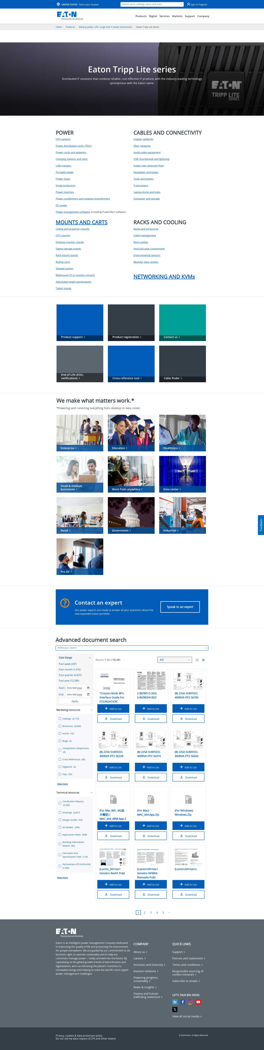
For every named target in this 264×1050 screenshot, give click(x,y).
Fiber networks (142, 146)
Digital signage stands (68, 248)
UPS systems (63, 139)
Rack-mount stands (67, 255)
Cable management (145, 235)
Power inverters (65, 192)
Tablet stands (63, 288)
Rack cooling (141, 242)
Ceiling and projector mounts (73, 229)
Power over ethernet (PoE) (149, 165)
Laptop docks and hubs (147, 192)
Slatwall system (64, 268)
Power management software (73, 212)
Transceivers (141, 185)
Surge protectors (65, 185)
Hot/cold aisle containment (149, 248)
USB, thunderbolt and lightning (151, 159)
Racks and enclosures (146, 229)
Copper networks (143, 139)
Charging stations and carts (72, 159)
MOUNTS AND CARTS (82, 222)
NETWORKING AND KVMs (164, 276)
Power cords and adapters (71, 152)
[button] (261, 525)
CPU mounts (63, 235)
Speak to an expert (180, 607)
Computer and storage (147, 198)
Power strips (63, 179)
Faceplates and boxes (146, 172)
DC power (61, 205)
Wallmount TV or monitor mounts (75, 275)
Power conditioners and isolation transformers (83, 198)
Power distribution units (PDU (73, 146)
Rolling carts (63, 262)
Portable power (65, 172)
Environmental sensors (147, 255)
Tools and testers (144, 179)
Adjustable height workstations (74, 282)
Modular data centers (146, 262)
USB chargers (63, 165)
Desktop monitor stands (70, 242)
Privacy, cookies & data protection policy (79, 1035)
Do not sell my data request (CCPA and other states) (86, 1038)
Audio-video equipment (147, 152)
